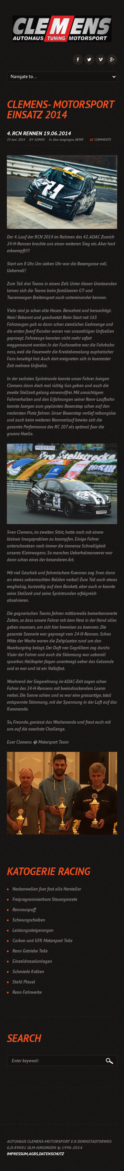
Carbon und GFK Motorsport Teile (42, 941)
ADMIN (39, 139)
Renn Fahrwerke (27, 992)
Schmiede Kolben (28, 972)
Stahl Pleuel (23, 982)
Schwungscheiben (28, 920)
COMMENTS (100, 139)
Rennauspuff (24, 910)
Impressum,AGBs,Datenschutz (35, 1153)
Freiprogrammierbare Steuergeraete (44, 899)
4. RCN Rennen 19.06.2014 (39, 133)
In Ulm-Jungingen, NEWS (66, 139)
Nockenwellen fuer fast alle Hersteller (46, 889)
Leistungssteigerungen (32, 930)
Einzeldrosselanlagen (32, 961)
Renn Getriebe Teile (30, 951)
